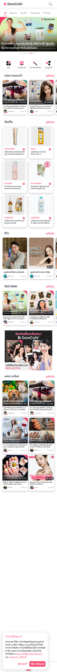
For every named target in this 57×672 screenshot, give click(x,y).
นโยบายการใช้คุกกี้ (18, 657)
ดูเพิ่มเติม (50, 75)
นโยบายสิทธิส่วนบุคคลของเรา (29, 653)
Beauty (13, 13)
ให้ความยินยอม (37, 663)
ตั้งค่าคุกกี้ (22, 663)
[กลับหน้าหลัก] (14, 4)
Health (23, 13)
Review (47, 13)
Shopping (35, 13)
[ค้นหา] (50, 4)
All (5, 13)
